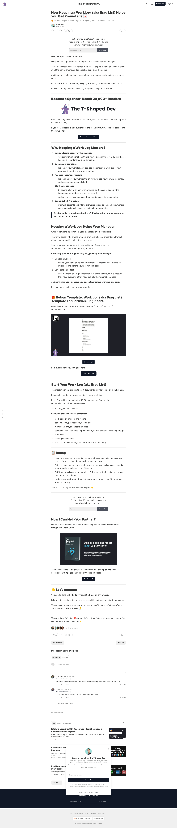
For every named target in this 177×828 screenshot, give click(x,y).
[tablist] (60, 657)
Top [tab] (53, 723)
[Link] (48, 98)
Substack (78, 824)
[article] (88, 735)
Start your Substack (83, 818)
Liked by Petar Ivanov (64, 679)
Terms (93, 813)
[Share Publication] (152, 4)
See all (55, 783)
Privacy (87, 813)
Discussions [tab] (67, 723)
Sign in (170, 4)
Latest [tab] (59, 723)
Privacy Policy (104, 787)
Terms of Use (98, 784)
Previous (59, 643)
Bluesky (93, 595)
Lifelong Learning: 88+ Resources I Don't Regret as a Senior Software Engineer (76, 730)
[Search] (147, 4)
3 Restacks (75, 628)
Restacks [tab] (65, 657)
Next (119, 643)
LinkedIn (73, 595)
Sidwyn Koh (60, 676)
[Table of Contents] (2, 414)
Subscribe (160, 4)
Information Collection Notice (88, 787)
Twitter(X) (83, 595)
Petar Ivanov (60, 24)
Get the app (98, 818)
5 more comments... (58, 713)
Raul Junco (59, 689)
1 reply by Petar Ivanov (65, 703)
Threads (104, 595)
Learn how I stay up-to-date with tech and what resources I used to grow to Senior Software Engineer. (77, 735)
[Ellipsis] (124, 676)
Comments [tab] (56, 657)
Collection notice (101, 813)
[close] (108, 749)
